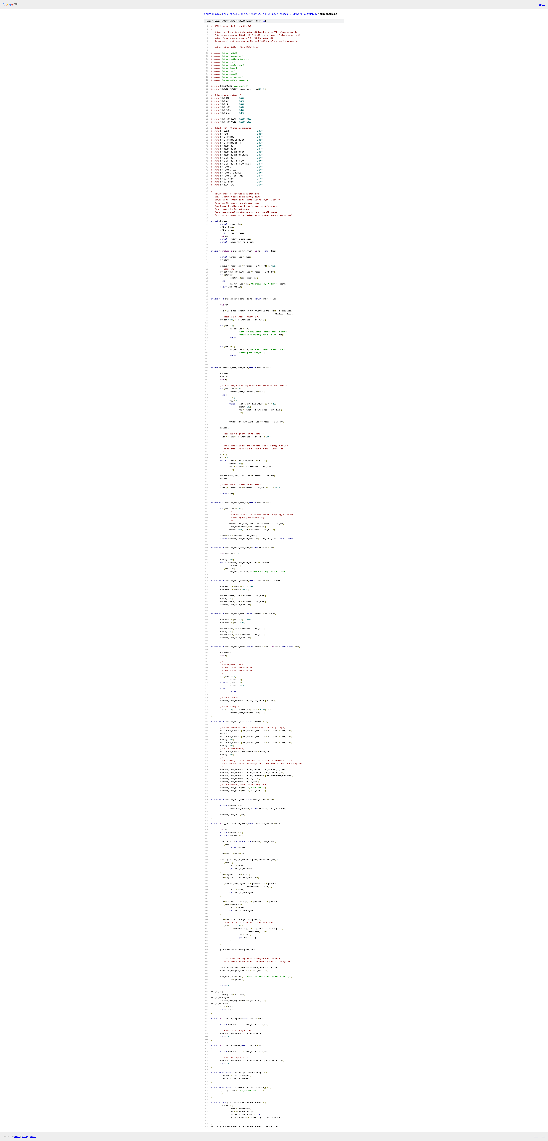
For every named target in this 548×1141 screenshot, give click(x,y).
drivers (297, 14)
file (262, 21)
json (543, 1136)
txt (536, 1136)
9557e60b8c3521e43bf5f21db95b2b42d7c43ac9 (259, 14)
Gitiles (17, 1136)
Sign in (542, 4)
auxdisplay (310, 14)
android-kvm (212, 14)
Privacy (25, 1136)
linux (225, 14)
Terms (33, 1136)
